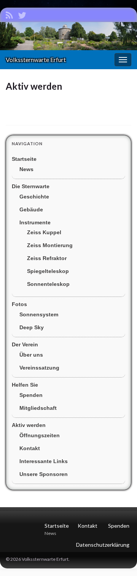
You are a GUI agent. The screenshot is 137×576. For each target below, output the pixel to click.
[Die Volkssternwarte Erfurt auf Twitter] (22, 13)
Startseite (24, 159)
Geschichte (34, 197)
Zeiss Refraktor (47, 258)
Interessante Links (43, 461)
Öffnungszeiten (39, 435)
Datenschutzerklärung (102, 544)
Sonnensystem (38, 314)
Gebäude (31, 209)
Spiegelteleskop (48, 271)
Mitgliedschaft (38, 408)
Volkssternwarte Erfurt (36, 59)
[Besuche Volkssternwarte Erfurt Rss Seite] (9, 13)
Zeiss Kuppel (44, 232)
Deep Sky (31, 327)
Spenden (31, 395)
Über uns (31, 355)
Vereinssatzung (39, 368)
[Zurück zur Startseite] (68, 36)
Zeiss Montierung (50, 245)
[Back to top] (119, 558)
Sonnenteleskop (48, 284)
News (26, 169)
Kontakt (29, 448)
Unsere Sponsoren (43, 474)
